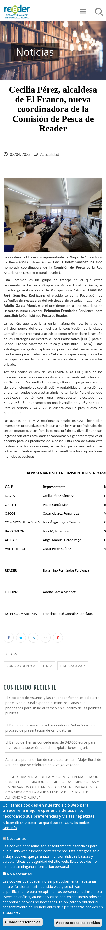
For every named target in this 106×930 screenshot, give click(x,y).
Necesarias (16, 838)
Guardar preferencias (22, 922)
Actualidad (49, 154)
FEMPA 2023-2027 (72, 666)
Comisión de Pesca (21, 666)
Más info (10, 827)
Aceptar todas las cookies (78, 923)
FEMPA (47, 666)
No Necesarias (19, 874)
